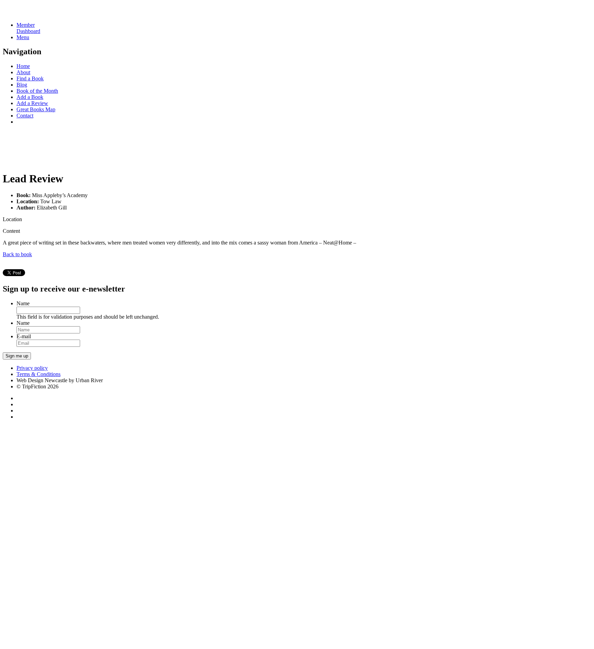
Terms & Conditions (38, 374)
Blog (21, 85)
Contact (24, 115)
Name (23, 303)
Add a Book (29, 97)
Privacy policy (32, 368)
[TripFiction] (36, 13)
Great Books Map (35, 109)
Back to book (17, 254)
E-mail (23, 336)
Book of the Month (37, 91)
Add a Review (32, 103)
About (23, 72)
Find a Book (30, 78)
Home (23, 66)
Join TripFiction (250, 585)
